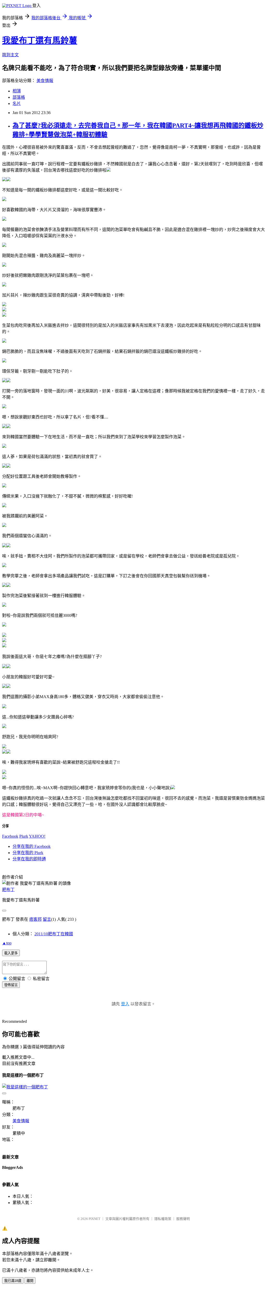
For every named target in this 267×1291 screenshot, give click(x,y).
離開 (30, 1281)
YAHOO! (37, 836)
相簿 (17, 91)
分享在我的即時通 (29, 859)
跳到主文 (10, 55)
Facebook (10, 836)
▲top (6, 943)
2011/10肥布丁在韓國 (53, 934)
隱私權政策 (162, 1219)
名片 (17, 103)
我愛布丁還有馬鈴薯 (39, 40)
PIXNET (94, 1219)
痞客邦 (35, 919)
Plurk (23, 836)
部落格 (19, 97)
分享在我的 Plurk (28, 852)
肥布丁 (8, 889)
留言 (47, 919)
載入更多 (11, 953)
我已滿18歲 (12, 1281)
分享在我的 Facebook (32, 846)
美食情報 (45, 80)
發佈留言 (11, 985)
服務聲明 (183, 1219)
